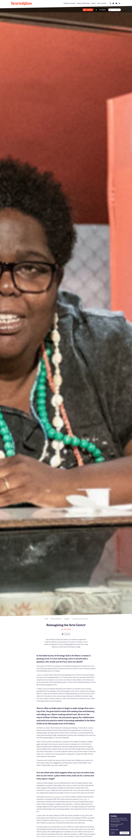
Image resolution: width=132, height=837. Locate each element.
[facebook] (113, 3)
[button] (87, 10)
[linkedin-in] (119, 3)
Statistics (113, 826)
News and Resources (56, 619)
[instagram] (110, 3)
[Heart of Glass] (21, 3)
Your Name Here (57, 797)
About (93, 3)
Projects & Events (70, 3)
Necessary (116, 824)
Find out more (114, 829)
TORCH (39, 675)
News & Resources (83, 3)
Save (113, 833)
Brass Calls (83, 799)
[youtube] (116, 3)
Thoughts (66, 619)
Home (46, 619)
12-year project (65, 820)
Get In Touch (101, 3)
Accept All (124, 833)
